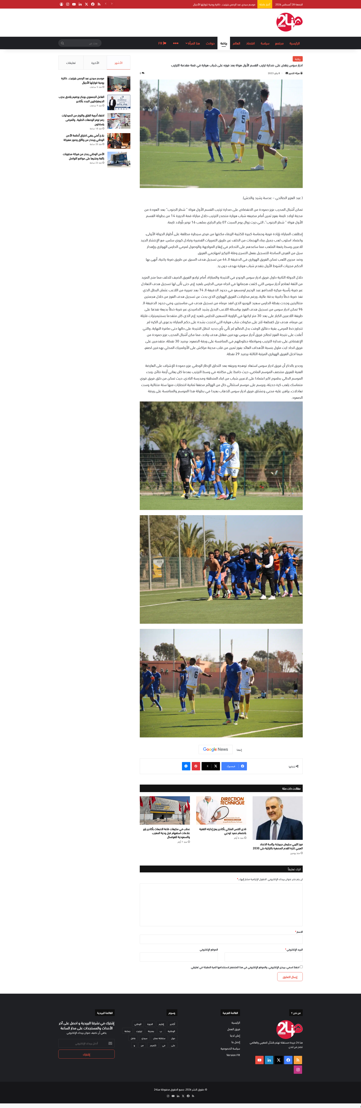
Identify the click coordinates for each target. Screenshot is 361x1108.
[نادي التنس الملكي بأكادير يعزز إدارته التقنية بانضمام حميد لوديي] (221, 810)
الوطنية (171, 1030)
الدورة (150, 1023)
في (163, 1045)
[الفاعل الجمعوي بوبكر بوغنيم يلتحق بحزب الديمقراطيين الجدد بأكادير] (118, 102)
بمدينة (151, 1030)
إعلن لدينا (235, 1035)
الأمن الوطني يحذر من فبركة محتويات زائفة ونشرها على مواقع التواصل (83, 156)
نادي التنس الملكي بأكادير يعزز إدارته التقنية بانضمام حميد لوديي (222, 830)
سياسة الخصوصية (230, 1048)
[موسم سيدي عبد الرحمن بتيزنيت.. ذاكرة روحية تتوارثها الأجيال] (118, 84)
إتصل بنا (235, 1041)
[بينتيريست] (196, 766)
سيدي (144, 1038)
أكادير (172, 1023)
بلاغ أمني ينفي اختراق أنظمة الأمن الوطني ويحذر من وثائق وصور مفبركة (84, 137)
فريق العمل (233, 1028)
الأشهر (118, 62)
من (142, 1045)
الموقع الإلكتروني (209, 949)
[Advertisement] (139, 22)
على (173, 1045)
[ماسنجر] (186, 766)
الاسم (299, 931)
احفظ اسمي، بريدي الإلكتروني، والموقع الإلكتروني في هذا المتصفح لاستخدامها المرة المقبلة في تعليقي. (245, 966)
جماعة (127, 1030)
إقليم (161, 1023)
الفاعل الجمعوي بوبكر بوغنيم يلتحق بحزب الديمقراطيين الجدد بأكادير (220, 4)
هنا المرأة (194, 43)
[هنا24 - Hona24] (289, 22)
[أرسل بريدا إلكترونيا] (287, 73)
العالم (236, 43)
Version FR (233, 1054)
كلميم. (153, 1045)
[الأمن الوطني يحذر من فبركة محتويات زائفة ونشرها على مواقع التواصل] (118, 159)
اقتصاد (250, 43)
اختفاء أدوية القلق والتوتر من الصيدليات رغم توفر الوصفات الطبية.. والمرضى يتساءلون (83, 119)
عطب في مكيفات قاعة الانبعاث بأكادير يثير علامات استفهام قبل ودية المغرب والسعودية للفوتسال (166, 832)
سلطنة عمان (159, 1038)
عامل (133, 1038)
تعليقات (71, 62)
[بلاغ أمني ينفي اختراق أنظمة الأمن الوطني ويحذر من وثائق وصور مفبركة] (118, 141)
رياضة (223, 43)
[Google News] (216, 749)
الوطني (137, 1023)
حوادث (210, 43)
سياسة (265, 43)
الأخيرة (95, 62)
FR (160, 43)
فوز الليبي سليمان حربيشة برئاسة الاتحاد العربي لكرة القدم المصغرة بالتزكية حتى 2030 (278, 846)
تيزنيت (139, 1030)
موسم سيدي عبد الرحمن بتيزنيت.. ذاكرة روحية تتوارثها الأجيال (82, 80)
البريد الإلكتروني (294, 949)
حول (173, 1038)
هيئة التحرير (294, 73)
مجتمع (279, 43)
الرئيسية (295, 43)
